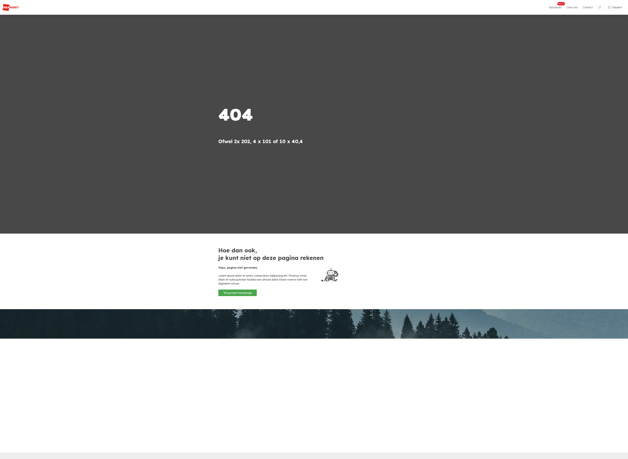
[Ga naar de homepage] (10, 7)
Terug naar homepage (237, 292)
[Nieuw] (599, 7)
